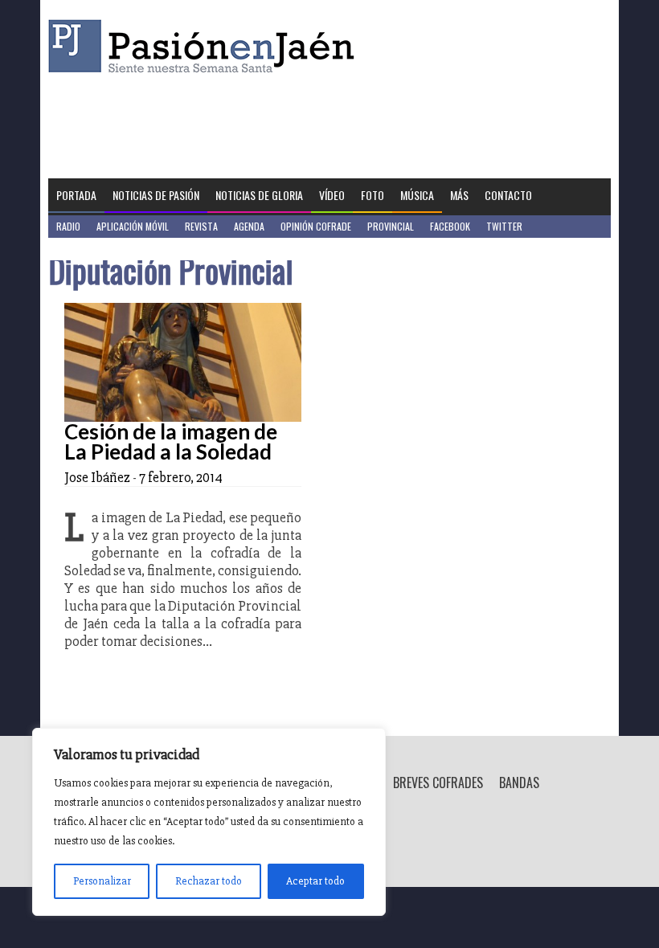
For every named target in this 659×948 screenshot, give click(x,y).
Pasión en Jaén (205, 46)
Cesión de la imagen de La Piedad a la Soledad (170, 441)
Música (417, 194)
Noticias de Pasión (156, 194)
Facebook (450, 226)
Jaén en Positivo (91, 248)
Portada (76, 194)
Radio (68, 226)
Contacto (508, 194)
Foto (372, 194)
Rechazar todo (208, 881)
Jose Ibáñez (97, 477)
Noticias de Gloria (259, 194)
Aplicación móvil (132, 226)
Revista (201, 226)
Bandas (519, 782)
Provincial (390, 226)
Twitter (504, 226)
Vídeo (332, 194)
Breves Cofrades (438, 782)
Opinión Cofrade (315, 226)
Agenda (249, 226)
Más (459, 194)
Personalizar (102, 881)
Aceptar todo (315, 881)
